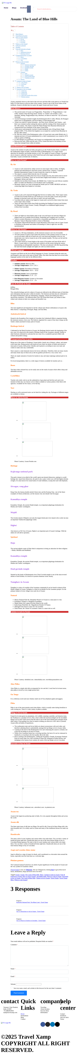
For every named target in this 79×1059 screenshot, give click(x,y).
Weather (18, 47)
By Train (23, 40)
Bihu (22, 50)
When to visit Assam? (22, 44)
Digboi (26, 70)
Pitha (22, 85)
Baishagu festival (25, 53)
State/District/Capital (21, 36)
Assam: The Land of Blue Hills (29, 875)
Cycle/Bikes (24, 58)
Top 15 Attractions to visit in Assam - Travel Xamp (30, 911)
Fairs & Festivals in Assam (23, 49)
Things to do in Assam (22, 87)
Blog (41, 875)
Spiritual (23, 72)
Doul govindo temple (30, 76)
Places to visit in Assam (22, 61)
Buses (22, 57)
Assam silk (24, 92)
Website (13, 984)
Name (13, 969)
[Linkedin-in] (52, 1024)
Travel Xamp (15, 870)
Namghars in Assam (29, 78)
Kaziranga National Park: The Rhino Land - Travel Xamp (32, 902)
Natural (22, 79)
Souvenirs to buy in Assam (24, 89)
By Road (23, 42)
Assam (17, 875)
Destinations (24, 8)
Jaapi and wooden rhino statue (29, 95)
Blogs (14, 8)
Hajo (26, 73)
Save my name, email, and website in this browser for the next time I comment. (38, 988)
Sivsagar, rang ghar (29, 66)
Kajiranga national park (30, 64)
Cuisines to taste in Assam (24, 81)
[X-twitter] (57, 1024)
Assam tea (23, 90)
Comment (14, 944)
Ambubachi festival (26, 52)
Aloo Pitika (24, 82)
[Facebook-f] (42, 1024)
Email (13, 976)
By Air (22, 39)
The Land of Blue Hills (28, 878)
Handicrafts (24, 93)
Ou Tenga (23, 84)
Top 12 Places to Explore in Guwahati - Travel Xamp (31, 920)
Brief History (19, 34)
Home (6, 8)
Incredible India (41, 876)
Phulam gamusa (25, 97)
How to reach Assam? (22, 37)
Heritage (23, 63)
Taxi (22, 60)
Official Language (21, 45)
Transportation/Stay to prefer (24, 55)
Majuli (26, 69)
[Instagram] (47, 1024)
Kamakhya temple (29, 67)
